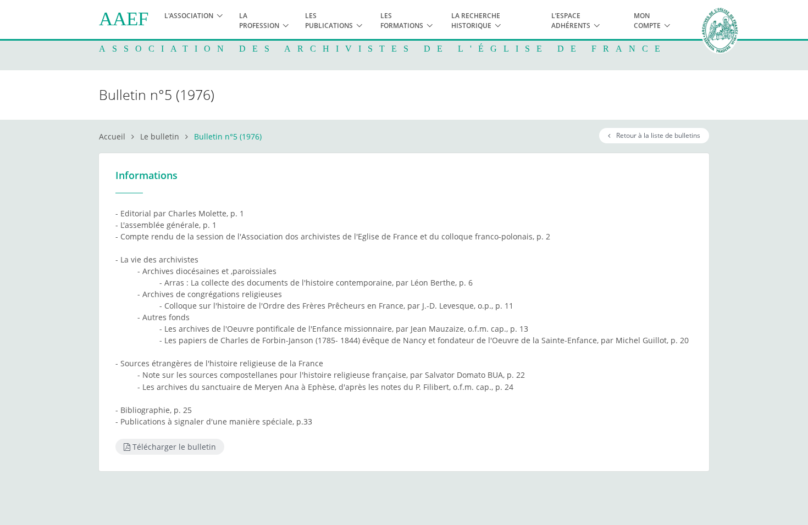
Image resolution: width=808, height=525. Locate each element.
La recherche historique (475, 20)
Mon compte (647, 20)
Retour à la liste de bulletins (656, 135)
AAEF (123, 19)
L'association (188, 15)
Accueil (112, 136)
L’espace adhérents (570, 20)
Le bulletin (159, 136)
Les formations (401, 20)
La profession (259, 20)
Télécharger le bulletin (173, 447)
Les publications (329, 20)
